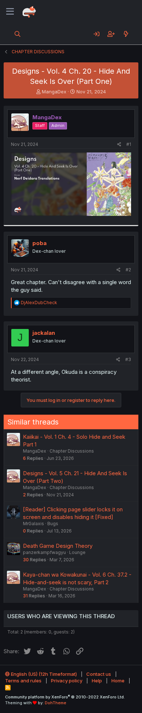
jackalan (43, 332)
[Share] (119, 144)
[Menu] (10, 11)
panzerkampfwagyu (44, 552)
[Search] (17, 33)
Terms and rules (23, 680)
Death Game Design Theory (57, 545)
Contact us (98, 674)
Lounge (77, 552)
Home (118, 680)
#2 (128, 269)
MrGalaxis (33, 523)
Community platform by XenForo (65, 697)
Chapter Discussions (72, 451)
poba (39, 243)
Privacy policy (66, 680)
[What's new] (125, 33)
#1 (128, 144)
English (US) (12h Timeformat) (43, 674)
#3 (128, 359)
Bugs (52, 523)
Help (97, 680)
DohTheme (55, 702)
